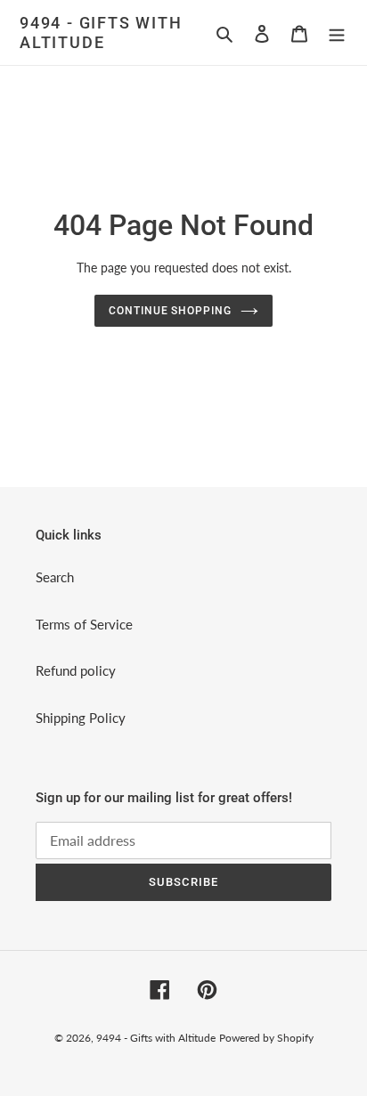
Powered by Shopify (266, 1037)
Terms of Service (84, 624)
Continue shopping (170, 310)
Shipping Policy (81, 718)
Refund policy (76, 670)
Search (55, 577)
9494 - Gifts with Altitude (101, 32)
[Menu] (336, 32)
